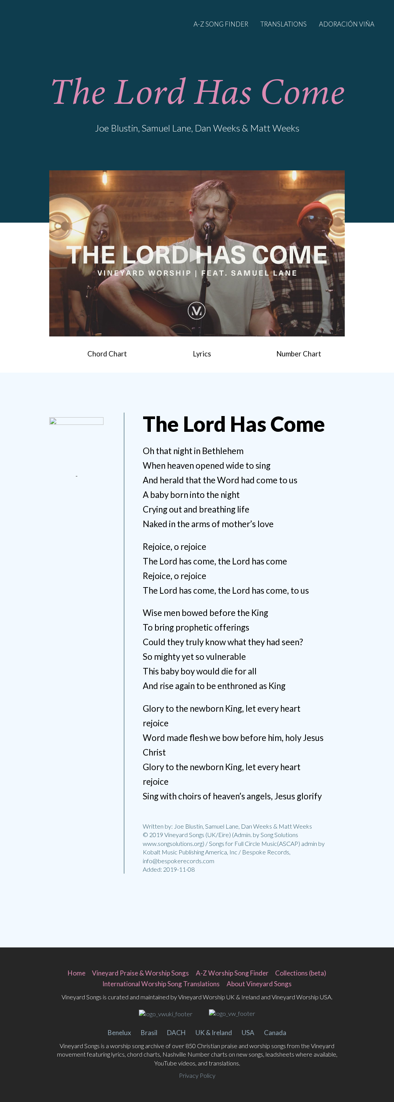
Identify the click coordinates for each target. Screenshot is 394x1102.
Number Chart (298, 354)
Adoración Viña (346, 24)
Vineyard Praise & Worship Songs (140, 973)
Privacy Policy (197, 1075)
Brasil (149, 1033)
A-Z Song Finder (221, 24)
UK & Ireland (213, 1033)
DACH (176, 1033)
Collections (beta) (300, 973)
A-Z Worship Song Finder (232, 973)
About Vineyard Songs (259, 984)
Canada (275, 1033)
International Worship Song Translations (161, 984)
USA (248, 1033)
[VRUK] (165, 1013)
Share (87, 504)
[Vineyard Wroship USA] (232, 1013)
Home (76, 973)
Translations (283, 24)
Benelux (119, 1033)
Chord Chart (107, 354)
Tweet (66, 504)
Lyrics (202, 354)
